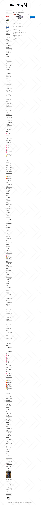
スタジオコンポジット (8, 34)
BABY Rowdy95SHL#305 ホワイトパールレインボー (9, 148)
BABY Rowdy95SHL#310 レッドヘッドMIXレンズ (9, 140)
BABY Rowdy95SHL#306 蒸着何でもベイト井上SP (9, 146)
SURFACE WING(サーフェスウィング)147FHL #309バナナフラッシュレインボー (9, 165)
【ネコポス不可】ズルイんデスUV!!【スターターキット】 (9, 187)
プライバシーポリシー (16, 502)
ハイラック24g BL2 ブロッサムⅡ (9, 254)
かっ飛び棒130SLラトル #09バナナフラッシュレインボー (9, 214)
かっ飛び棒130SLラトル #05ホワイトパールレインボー (9, 217)
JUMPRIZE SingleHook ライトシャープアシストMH (9, 184)
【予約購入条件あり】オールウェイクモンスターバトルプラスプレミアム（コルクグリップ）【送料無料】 (9, 242)
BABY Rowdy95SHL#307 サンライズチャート (9, 144)
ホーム (7, 502)
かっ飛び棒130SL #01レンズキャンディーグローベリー (9, 464)
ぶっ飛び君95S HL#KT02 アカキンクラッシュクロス (9, 196)
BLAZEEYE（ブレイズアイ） (8, 30)
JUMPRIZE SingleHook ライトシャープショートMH (9, 180)
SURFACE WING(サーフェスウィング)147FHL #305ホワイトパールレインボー (9, 258)
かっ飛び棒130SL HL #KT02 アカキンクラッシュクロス (9, 233)
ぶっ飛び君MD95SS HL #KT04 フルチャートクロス (9, 234)
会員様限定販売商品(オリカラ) (8, 21)
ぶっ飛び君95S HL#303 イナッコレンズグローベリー (9, 80)
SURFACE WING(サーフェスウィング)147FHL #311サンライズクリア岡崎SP (9, 162)
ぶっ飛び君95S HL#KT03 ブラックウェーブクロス (9, 195)
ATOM (33, 502)
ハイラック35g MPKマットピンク (9, 114)
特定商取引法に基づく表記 (29, 502)
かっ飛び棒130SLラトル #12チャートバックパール (9, 211)
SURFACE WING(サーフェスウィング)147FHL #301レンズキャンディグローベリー (9, 179)
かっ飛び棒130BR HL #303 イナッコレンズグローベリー (9, 87)
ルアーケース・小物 (8, 37)
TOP (13, 10)
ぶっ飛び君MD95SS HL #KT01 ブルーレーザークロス (9, 68)
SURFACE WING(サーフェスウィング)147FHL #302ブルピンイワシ (9, 177)
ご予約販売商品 (7, 19)
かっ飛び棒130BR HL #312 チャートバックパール (9, 248)
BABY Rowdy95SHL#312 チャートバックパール (9, 137)
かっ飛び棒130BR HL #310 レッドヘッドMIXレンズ (9, 94)
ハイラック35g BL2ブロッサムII (9, 116)
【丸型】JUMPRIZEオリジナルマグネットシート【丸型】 (9, 204)
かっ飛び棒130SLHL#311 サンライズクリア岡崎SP (9, 99)
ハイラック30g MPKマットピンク (9, 117)
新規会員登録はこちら (7, 12)
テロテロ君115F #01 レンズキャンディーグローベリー (9, 64)
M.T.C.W (7, 39)
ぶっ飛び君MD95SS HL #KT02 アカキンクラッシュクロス (9, 236)
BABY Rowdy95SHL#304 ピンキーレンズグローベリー (9, 150)
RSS (32, 502)
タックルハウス (7, 33)
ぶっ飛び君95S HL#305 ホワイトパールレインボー (9, 238)
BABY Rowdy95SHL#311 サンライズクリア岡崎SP (9, 138)
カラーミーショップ (14, 503)
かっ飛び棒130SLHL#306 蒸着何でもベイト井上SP (9, 105)
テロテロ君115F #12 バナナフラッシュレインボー (9, 223)
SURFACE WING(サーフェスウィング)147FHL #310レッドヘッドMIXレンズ (9, 163)
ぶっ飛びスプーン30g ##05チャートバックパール (9, 405)
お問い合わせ (12, 502)
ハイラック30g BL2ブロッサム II (9, 118)
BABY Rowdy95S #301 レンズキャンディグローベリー (9, 154)
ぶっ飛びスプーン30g (22, 10)
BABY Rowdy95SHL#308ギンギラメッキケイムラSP (9, 256)
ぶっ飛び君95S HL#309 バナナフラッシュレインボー (9, 75)
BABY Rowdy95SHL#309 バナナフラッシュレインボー (9, 142)
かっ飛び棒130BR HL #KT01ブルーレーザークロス (9, 193)
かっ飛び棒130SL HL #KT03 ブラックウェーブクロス (9, 232)
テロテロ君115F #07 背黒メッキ (9, 278)
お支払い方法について (20, 502)
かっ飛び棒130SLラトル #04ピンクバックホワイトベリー (9, 51)
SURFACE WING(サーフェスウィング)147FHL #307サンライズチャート (9, 169)
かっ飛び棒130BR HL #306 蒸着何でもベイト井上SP (9, 91)
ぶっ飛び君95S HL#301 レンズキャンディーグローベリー (9, 83)
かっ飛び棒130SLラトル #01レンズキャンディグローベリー (9, 218)
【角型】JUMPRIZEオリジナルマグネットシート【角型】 (9, 206)
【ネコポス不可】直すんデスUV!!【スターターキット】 (9, 188)
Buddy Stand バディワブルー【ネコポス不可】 (8, 207)
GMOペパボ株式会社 (23, 503)
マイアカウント (9, 502)
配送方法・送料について (25, 502)
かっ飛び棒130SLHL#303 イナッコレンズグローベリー (9, 109)
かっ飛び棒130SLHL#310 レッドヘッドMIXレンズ (9, 101)
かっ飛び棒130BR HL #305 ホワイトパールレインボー (9, 90)
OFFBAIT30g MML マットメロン (9, 466)
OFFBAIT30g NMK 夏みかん (8, 465)
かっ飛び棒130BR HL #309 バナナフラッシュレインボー (9, 245)
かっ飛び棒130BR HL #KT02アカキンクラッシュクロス (9, 191)
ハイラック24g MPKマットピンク (9, 120)
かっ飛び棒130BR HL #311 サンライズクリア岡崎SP (9, 246)
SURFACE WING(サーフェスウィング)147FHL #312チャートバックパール (9, 160)
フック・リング (7, 36)
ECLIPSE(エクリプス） (8, 23)
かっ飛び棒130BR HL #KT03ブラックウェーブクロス (9, 190)
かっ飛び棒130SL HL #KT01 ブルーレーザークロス (9, 65)
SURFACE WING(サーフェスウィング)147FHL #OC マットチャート (9, 156)
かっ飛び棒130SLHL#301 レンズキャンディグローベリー (9, 112)
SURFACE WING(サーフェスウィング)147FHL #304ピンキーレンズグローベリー (9, 173)
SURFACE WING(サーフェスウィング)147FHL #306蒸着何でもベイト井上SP (9, 171)
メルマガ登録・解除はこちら (8, 494)
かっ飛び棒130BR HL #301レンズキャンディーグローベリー (9, 84)
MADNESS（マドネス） (8, 31)
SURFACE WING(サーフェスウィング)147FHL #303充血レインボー (9, 175)
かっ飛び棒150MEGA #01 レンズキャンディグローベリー (9, 203)
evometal (7, 18)
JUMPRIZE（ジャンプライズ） (17, 10)
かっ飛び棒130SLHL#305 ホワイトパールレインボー (9, 106)
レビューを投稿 (15, 47)
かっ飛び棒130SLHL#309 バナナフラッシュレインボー (9, 102)
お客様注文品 (7, 40)
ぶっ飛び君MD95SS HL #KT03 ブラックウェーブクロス (9, 67)
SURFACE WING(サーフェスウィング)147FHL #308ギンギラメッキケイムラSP (9, 167)
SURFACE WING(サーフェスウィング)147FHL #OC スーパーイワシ (9, 158)
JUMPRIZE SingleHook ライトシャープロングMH (9, 182)
